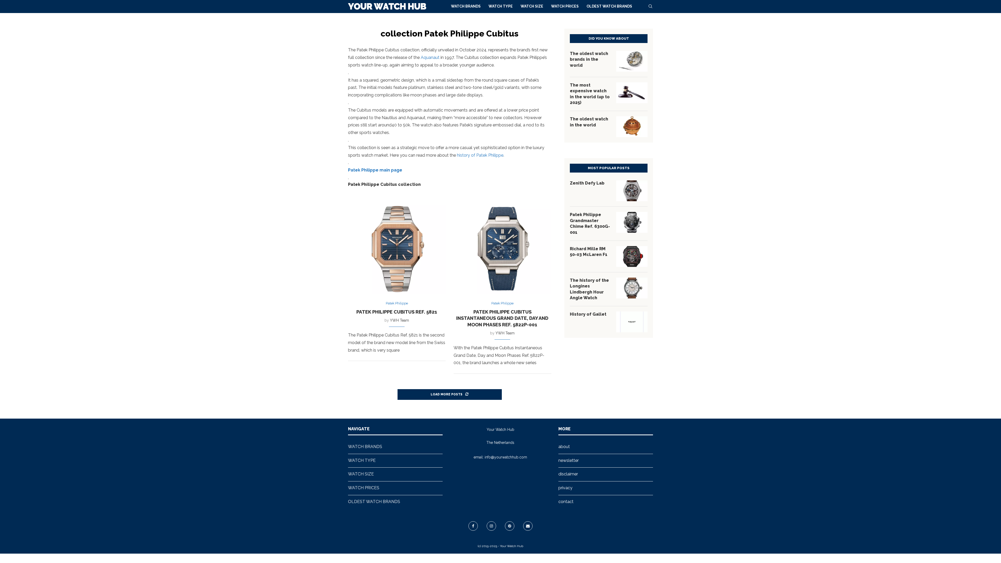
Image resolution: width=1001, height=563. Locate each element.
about (564, 446)
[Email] (528, 526)
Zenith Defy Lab (587, 183)
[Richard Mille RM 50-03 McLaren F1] (632, 256)
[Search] (650, 6)
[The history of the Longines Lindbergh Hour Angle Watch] (632, 288)
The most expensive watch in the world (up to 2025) (590, 94)
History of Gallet (588, 314)
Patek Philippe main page (375, 170)
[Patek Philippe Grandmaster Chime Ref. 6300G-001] (632, 222)
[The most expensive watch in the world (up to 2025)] (632, 92)
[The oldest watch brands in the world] (632, 61)
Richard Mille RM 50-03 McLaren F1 (588, 251)
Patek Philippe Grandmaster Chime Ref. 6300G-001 (590, 223)
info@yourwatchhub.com (506, 457)
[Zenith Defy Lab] (632, 190)
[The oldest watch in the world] (632, 126)
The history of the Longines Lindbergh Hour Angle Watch (589, 289)
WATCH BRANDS (466, 6)
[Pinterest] (509, 526)
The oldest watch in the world (589, 122)
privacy (565, 487)
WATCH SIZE (532, 6)
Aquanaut (430, 57)
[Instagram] (491, 526)
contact (565, 501)
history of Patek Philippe (480, 155)
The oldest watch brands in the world (589, 59)
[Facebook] (473, 526)
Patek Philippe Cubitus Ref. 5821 (396, 312)
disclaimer (568, 474)
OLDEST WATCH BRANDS (609, 6)
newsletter (568, 460)
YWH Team (399, 320)
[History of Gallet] (632, 321)
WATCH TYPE (501, 6)
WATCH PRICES (565, 6)
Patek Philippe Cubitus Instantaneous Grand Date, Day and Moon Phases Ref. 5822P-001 (502, 318)
